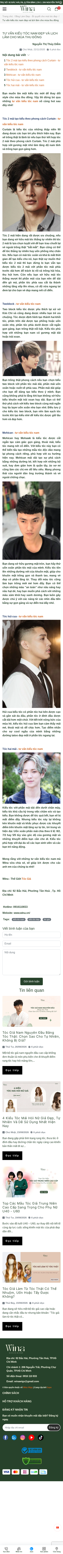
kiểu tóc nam (18, 919)
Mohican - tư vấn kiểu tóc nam (23, 74)
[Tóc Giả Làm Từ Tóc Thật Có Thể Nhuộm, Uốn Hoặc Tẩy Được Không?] (31, 1267)
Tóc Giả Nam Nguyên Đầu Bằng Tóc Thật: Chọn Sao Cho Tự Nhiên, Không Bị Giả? (31, 1036)
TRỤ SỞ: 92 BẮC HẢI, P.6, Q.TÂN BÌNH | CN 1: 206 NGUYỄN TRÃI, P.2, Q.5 (29, 2)
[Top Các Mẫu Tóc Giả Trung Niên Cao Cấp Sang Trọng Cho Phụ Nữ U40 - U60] (31, 1182)
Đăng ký (53, 1427)
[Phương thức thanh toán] (24, 1472)
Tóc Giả (26, 878)
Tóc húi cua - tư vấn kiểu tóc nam (25, 80)
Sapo (49, 1387)
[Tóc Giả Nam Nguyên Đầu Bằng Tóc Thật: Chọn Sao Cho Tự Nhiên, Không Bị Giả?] (31, 1011)
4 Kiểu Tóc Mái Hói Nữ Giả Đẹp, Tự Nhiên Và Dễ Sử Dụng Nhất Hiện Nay (31, 1122)
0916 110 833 (30, 1376)
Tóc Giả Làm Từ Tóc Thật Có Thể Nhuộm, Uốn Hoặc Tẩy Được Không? (29, 1293)
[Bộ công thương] (30, 1450)
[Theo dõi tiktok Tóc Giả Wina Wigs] (40, 1437)
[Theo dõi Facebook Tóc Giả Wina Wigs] (5, 1437)
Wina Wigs (28, 1387)
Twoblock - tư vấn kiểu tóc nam (24, 69)
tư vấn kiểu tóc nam (28, 303)
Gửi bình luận (31, 981)
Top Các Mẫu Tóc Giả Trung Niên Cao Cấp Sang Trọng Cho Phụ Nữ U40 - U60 (30, 1207)
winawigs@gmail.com (26, 1381)
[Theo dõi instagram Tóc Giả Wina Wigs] (23, 1437)
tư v (21, 616)
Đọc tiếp (12, 1070)
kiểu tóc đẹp (34, 919)
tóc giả (47, 919)
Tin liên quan (31, 990)
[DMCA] (30, 1461)
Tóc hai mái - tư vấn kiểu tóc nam (25, 85)
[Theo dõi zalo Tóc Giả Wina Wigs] (14, 1437)
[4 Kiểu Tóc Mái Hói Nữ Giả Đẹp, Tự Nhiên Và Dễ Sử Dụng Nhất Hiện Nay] (31, 1096)
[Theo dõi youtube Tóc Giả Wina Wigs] (31, 1437)
